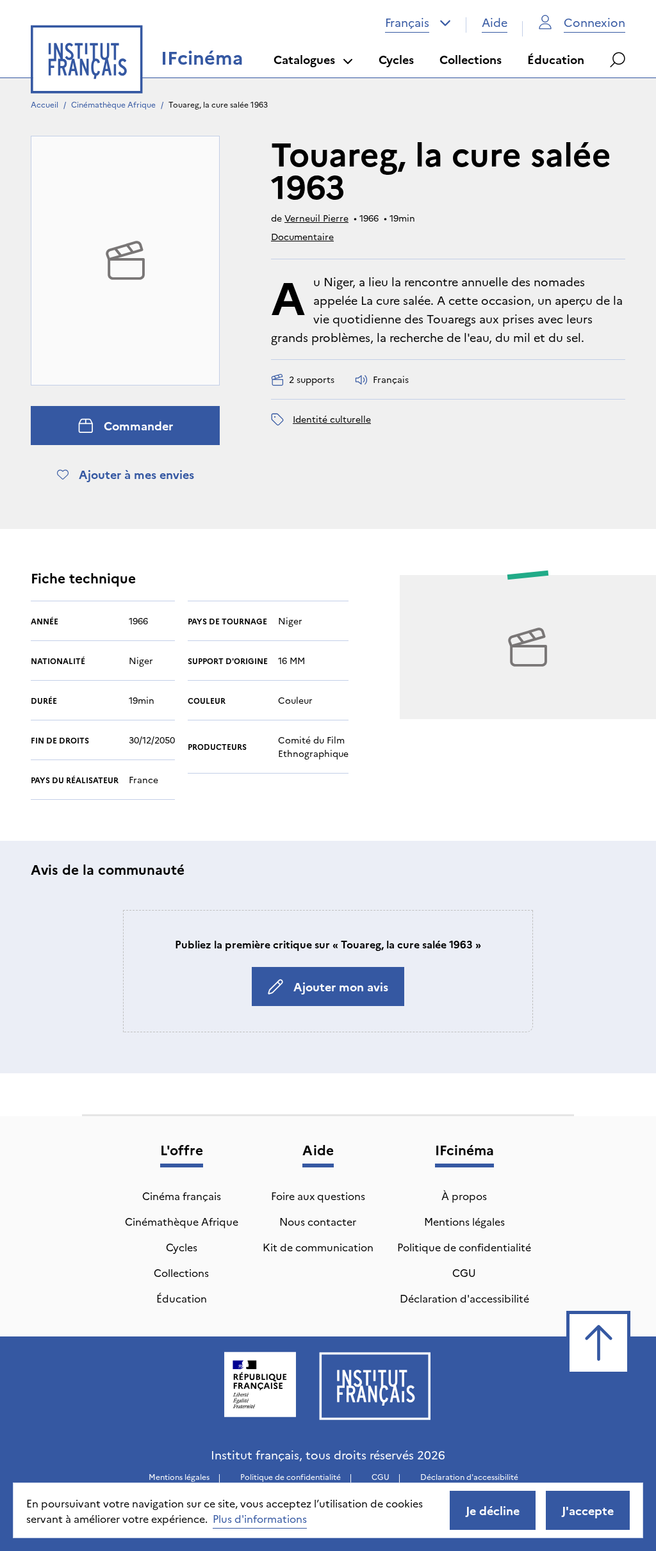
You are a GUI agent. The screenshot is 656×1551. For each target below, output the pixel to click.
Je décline (493, 1510)
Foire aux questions (318, 1196)
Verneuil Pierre (316, 217)
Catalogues (304, 59)
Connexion (594, 22)
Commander (138, 426)
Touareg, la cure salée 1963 (218, 104)
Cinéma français (181, 1196)
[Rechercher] (617, 59)
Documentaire (302, 236)
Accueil (44, 104)
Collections (470, 59)
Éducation (555, 59)
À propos (464, 1196)
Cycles (396, 59)
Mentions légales (464, 1221)
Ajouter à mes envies (136, 474)
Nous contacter (317, 1221)
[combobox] (418, 22)
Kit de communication (318, 1247)
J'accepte (588, 1510)
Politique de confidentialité (464, 1247)
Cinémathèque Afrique (113, 104)
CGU (464, 1272)
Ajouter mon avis (340, 987)
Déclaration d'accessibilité (464, 1298)
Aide (494, 22)
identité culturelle (332, 418)
